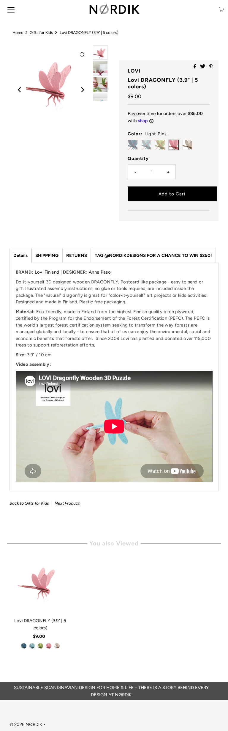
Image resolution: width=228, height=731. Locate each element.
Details (20, 255)
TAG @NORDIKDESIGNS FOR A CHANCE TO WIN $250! (153, 255)
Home (17, 32)
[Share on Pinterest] (211, 67)
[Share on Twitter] (203, 67)
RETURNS (76, 255)
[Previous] (19, 89)
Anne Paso (100, 272)
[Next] (82, 89)
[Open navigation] (11, 9)
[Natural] (57, 646)
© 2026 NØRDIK (26, 724)
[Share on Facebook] (195, 67)
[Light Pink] (49, 646)
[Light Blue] (32, 646)
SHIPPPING (46, 255)
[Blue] (24, 646)
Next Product (67, 503)
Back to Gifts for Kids (29, 503)
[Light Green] (40, 646)
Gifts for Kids (41, 32)
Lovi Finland (47, 272)
